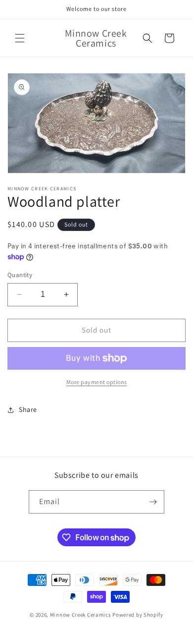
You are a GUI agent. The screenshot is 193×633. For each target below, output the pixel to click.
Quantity (19, 275)
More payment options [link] (96, 382)
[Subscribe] (153, 502)
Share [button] (28, 409)
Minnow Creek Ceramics (80, 614)
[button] (20, 38)
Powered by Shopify (137, 614)
